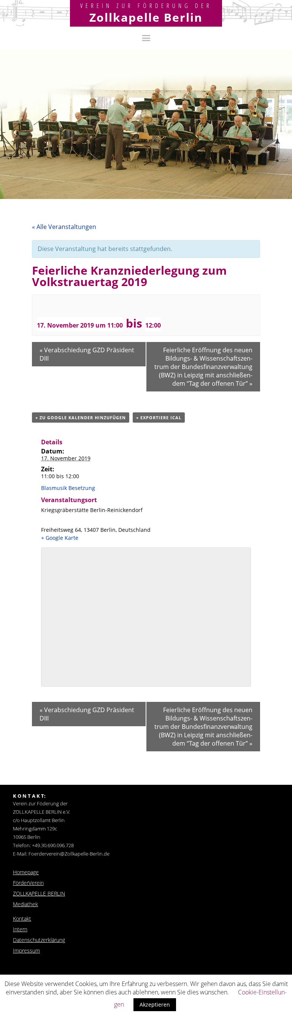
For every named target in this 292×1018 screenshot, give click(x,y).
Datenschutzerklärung (39, 939)
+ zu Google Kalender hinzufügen (80, 417)
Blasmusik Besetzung (68, 488)
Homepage (26, 872)
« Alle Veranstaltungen (64, 227)
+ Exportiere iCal (158, 417)
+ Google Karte (59, 537)
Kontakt (22, 918)
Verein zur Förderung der (146, 6)
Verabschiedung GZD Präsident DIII (87, 354)
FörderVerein (28, 882)
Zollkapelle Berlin (146, 17)
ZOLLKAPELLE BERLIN (39, 893)
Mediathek (25, 904)
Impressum (26, 950)
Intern (20, 929)
